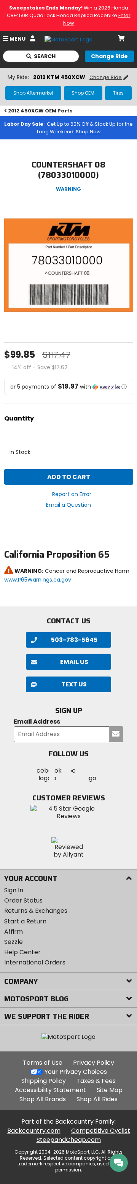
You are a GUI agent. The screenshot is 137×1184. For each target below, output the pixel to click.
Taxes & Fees (96, 1081)
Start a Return (25, 921)
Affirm (13, 931)
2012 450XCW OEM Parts (40, 110)
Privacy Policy (93, 1062)
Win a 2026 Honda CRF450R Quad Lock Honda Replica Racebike (69, 15)
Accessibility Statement (50, 1090)
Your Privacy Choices (76, 1071)
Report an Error (71, 494)
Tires (118, 93)
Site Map (110, 1090)
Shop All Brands (42, 1099)
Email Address (37, 722)
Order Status (23, 900)
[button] (68, 387)
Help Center (22, 952)
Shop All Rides (97, 1099)
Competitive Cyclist (100, 1130)
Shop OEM (83, 93)
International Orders (34, 962)
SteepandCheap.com (69, 1139)
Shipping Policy (43, 1081)
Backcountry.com (34, 1130)
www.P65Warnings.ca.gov (37, 579)
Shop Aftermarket (33, 93)
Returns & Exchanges (35, 910)
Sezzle (13, 941)
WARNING (68, 189)
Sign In (13, 890)
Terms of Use (42, 1062)
